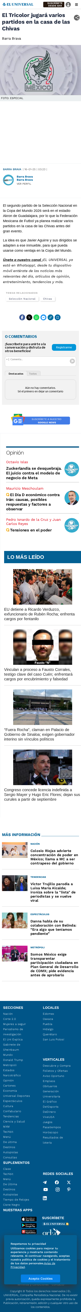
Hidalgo (48, 1029)
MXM (6, 1126)
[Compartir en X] (29, 317)
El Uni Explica (13, 1039)
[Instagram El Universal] (58, 1190)
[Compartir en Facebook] (22, 317)
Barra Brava (12, 169)
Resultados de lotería (53, 1140)
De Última (10, 1184)
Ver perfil (24, 183)
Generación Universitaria (51, 1094)
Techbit (8, 1131)
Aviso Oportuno (53, 1075)
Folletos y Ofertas (55, 1070)
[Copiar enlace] (50, 317)
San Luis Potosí (53, 1039)
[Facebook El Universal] (57, 1182)
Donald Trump (13, 1059)
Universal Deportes (16, 1095)
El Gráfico (50, 1101)
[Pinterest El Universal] (69, 1190)
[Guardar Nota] (58, 317)
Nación (8, 1013)
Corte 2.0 (9, 1018)
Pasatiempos (52, 1127)
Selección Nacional (22, 298)
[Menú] (76, 4)
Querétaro (50, 1034)
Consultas (10, 1157)
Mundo (8, 1054)
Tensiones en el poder (31, 530)
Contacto (58, 1284)
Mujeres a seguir (14, 1024)
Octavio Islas (17, 462)
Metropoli (10, 1065)
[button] (53, 4)
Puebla (47, 1024)
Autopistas (10, 1152)
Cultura (8, 1106)
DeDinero (49, 1111)
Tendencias (11, 1116)
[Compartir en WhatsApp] (36, 317)
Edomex (48, 1013)
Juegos (47, 1122)
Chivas (47, 298)
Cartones (9, 1085)
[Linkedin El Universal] (45, 1198)
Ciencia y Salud (14, 1121)
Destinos (9, 1147)
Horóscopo (50, 1132)
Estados (9, 1070)
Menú (7, 1136)
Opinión (15, 452)
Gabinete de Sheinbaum (11, 1047)
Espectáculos (12, 1101)
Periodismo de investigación (13, 1032)
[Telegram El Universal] (45, 1182)
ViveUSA (49, 1116)
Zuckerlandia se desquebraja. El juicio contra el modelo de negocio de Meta (34, 473)
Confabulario (12, 1111)
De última (10, 1142)
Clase (7, 1168)
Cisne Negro (11, 1204)
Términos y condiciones (33, 1284)
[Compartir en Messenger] (43, 317)
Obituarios (50, 1086)
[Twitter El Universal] (69, 1182)
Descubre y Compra (57, 1065)
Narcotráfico (12, 1075)
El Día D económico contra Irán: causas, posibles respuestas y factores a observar (33, 501)
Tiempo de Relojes (16, 1199)
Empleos (49, 1081)
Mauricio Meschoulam (24, 488)
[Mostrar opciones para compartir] (77, 18)
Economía (10, 1090)
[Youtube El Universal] (45, 1190)
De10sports (51, 1106)
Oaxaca (48, 1018)
